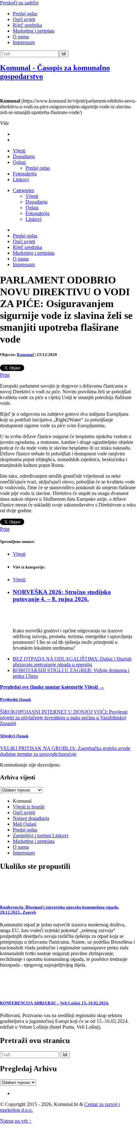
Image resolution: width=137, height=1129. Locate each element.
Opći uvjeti (24, 19)
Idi (63, 53)
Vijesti (19, 150)
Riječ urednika (27, 25)
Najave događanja (31, 818)
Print (5, 375)
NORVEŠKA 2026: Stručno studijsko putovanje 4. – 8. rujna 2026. (62, 595)
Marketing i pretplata (33, 31)
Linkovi (21, 179)
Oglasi (19, 162)
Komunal (25, 354)
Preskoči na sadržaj (19, 2)
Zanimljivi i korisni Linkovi (40, 835)
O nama (21, 36)
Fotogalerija (25, 173)
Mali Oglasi (24, 824)
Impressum (24, 42)
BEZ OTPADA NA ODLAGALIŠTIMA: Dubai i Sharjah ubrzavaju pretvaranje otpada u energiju (72, 661)
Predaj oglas (25, 13)
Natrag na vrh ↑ (16, 1121)
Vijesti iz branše (29, 806)
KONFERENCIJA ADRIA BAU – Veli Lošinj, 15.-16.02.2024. (54, 1003)
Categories (23, 190)
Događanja (24, 156)
